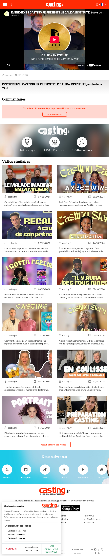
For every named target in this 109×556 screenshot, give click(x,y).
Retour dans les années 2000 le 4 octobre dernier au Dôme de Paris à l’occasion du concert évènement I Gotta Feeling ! (24, 296)
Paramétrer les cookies (31, 549)
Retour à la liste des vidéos (53, 444)
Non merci (11, 549)
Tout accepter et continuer (51, 549)
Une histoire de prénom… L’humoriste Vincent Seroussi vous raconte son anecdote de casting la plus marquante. (26, 250)
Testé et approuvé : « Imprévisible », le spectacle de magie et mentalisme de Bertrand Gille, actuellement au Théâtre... (26, 388)
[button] (98, 4)
